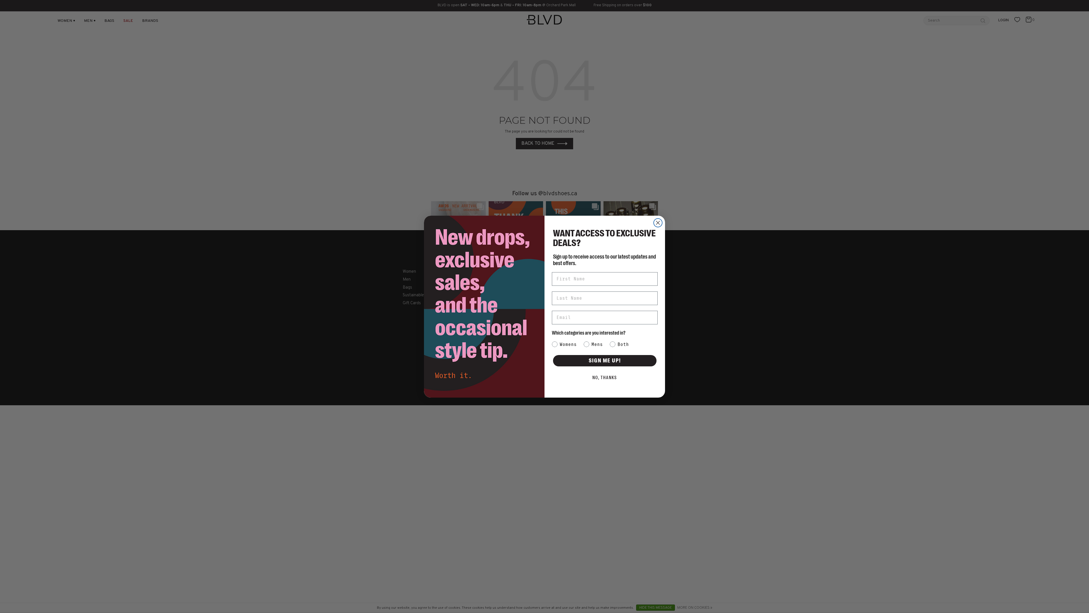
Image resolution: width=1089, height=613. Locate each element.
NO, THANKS (604, 377)
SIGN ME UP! (605, 360)
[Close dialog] (658, 223)
